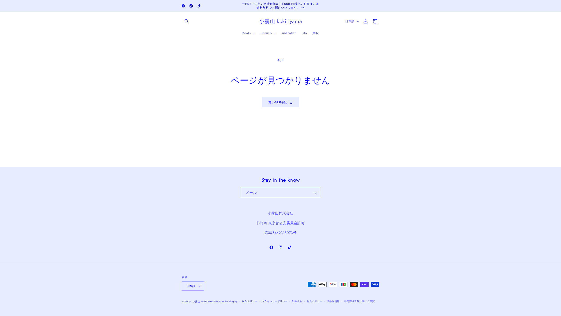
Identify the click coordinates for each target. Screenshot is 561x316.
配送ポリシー (314, 301)
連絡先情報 (333, 301)
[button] (187, 21)
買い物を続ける (280, 102)
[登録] (315, 193)
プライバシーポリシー (275, 301)
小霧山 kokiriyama (204, 301)
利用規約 (297, 301)
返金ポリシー (249, 301)
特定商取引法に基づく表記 (359, 301)
